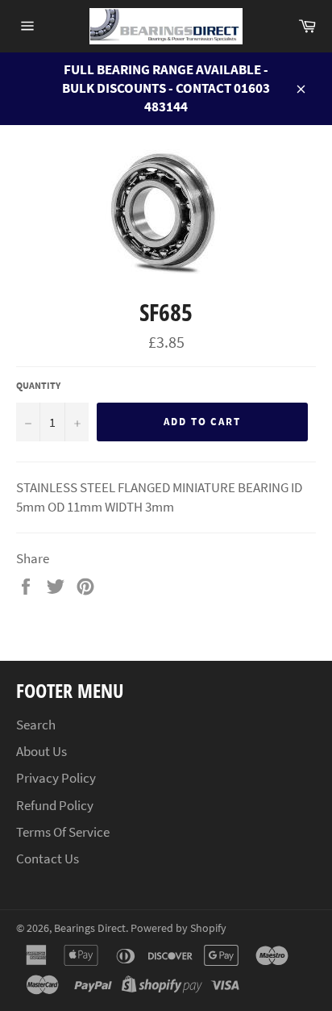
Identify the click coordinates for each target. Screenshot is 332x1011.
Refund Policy (54, 805)
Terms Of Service (63, 832)
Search (36, 724)
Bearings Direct (90, 928)
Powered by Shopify (178, 928)
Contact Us (47, 858)
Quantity (38, 385)
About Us (41, 751)
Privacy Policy (56, 778)
